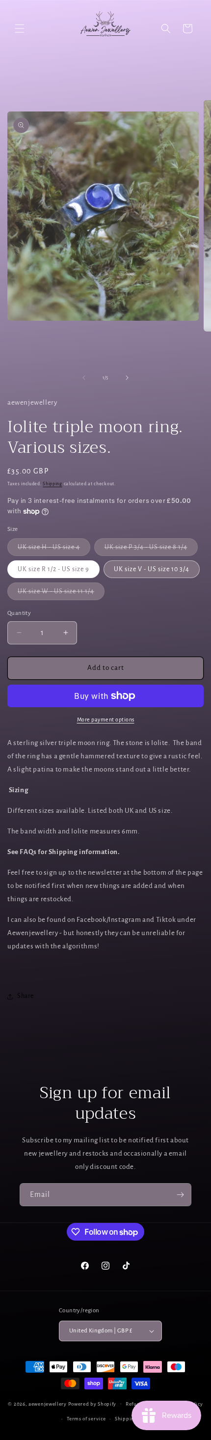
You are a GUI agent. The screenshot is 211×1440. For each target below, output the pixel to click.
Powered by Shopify (92, 1403)
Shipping (52, 483)
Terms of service (86, 1418)
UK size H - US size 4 (54, 549)
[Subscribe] (180, 1194)
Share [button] (25, 996)
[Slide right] (127, 377)
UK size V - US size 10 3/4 (151, 569)
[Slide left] (84, 377)
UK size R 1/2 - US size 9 (53, 569)
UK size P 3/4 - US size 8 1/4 (151, 549)
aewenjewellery (47, 1403)
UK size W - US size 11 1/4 (61, 593)
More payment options (105, 719)
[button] (19, 28)
